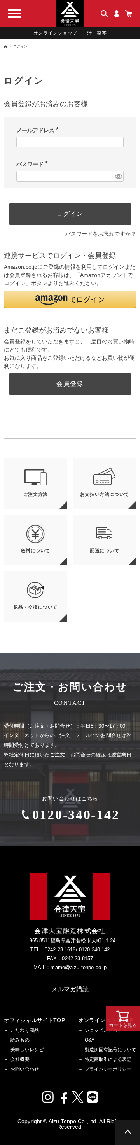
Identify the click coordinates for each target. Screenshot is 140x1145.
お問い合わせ (24, 1069)
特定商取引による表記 (108, 1059)
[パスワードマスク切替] (118, 176)
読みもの (20, 1040)
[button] (70, 299)
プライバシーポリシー (108, 1069)
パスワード (33, 164)
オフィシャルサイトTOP (34, 1020)
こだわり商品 (24, 1030)
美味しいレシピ (27, 1049)
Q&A (89, 1040)
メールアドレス (38, 130)
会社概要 (20, 1059)
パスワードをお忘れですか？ (100, 234)
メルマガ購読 (70, 989)
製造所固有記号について (110, 1049)
